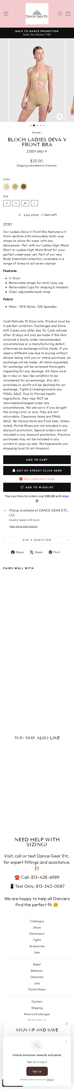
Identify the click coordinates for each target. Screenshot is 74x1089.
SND (6, 186)
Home (36, 132)
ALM (23, 186)
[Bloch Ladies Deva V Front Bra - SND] (5, 709)
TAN (15, 186)
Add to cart (16, 701)
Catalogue (37, 921)
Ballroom (37, 970)
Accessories (37, 946)
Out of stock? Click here (39, 470)
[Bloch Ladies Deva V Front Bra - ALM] (14, 709)
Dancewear (37, 933)
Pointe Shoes (36, 989)
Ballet (37, 964)
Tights (37, 940)
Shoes (37, 927)
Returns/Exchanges (37, 1014)
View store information (23, 526)
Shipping (22, 165)
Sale (37, 952)
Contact (37, 1001)
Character (37, 977)
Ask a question (37, 540)
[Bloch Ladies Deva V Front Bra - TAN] (9, 709)
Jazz (37, 983)
